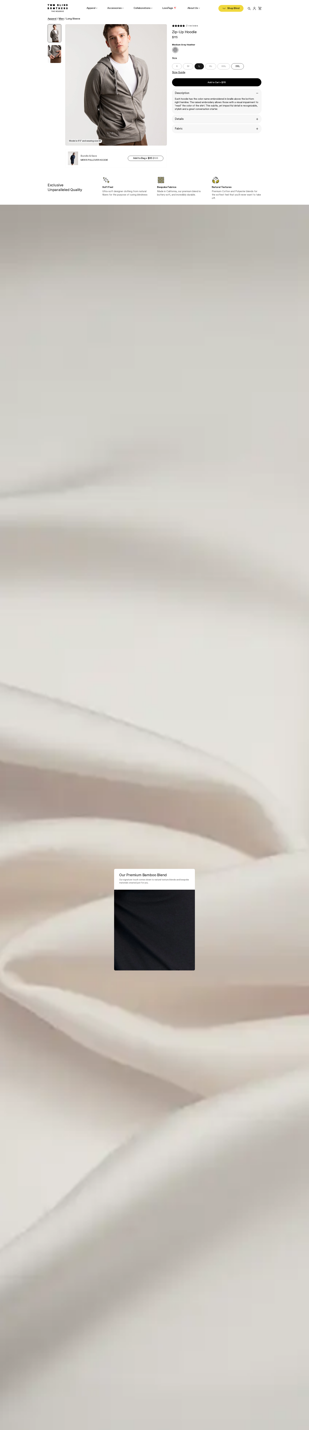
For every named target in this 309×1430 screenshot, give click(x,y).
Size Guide (178, 72)
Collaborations (142, 8)
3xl (237, 66)
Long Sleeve (73, 19)
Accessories (114, 8)
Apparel (91, 8)
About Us (192, 8)
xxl (223, 66)
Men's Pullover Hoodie (94, 160)
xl (210, 66)
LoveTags (167, 8)
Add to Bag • (148, 158)
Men (61, 19)
